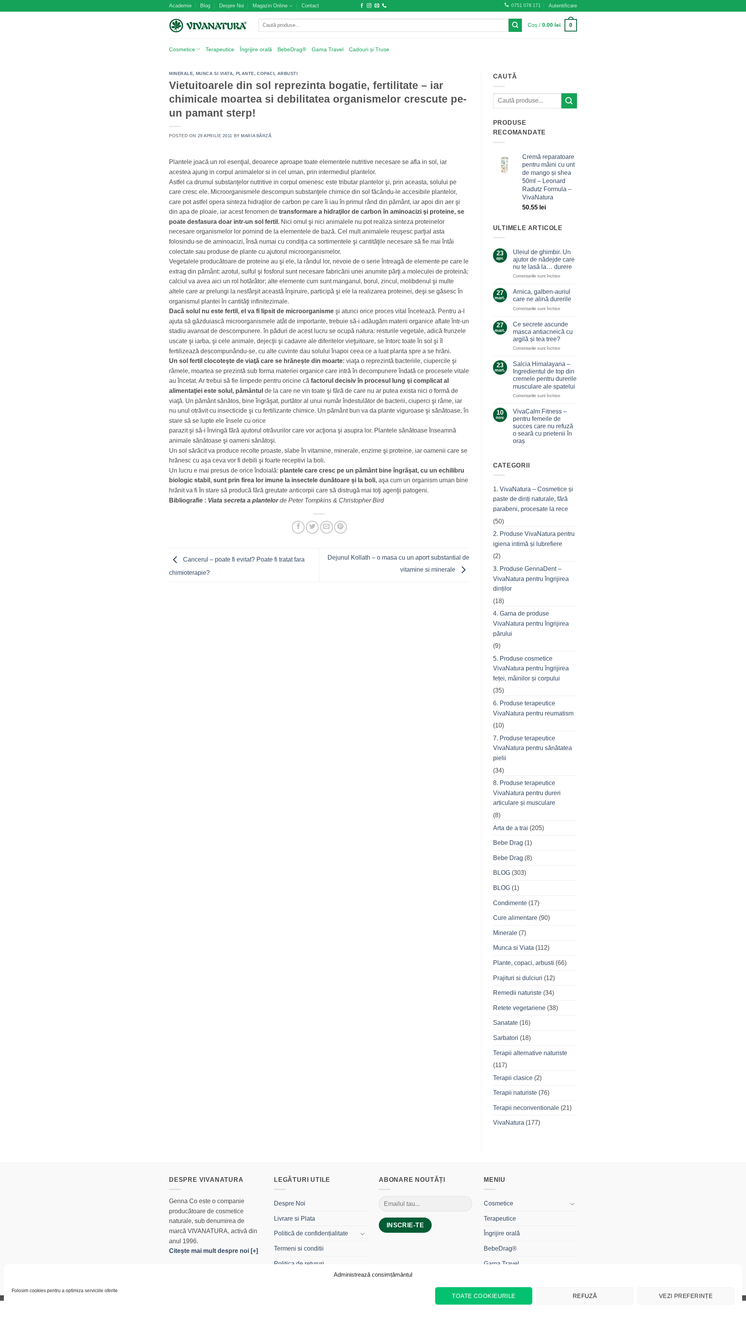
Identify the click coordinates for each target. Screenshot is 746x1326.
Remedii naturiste (517, 992)
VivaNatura (508, 1122)
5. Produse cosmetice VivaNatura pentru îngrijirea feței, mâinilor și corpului (531, 668)
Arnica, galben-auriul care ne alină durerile (542, 295)
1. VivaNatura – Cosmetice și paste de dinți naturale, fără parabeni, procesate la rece (533, 499)
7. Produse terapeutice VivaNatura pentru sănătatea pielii (532, 748)
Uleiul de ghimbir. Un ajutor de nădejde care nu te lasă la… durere (544, 259)
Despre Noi (231, 6)
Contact (310, 6)
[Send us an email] (377, 6)
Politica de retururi (299, 1263)
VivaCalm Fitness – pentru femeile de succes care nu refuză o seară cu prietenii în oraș (543, 426)
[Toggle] (362, 1233)
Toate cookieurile (484, 1296)
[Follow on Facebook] (361, 6)
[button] (563, 6)
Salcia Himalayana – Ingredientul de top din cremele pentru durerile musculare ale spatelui (545, 375)
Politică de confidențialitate (311, 1233)
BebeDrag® (291, 49)
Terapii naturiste (515, 1092)
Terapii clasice (513, 1078)
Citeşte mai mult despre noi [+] (213, 1250)
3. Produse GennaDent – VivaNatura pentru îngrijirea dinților (531, 578)
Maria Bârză (256, 135)
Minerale (181, 73)
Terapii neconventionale (526, 1107)
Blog (205, 6)
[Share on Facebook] (298, 527)
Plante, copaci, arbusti (267, 73)
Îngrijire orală (256, 49)
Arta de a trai (510, 828)
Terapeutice (220, 49)
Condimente (510, 903)
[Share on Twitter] (312, 527)
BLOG (501, 872)
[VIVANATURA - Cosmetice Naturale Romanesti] (208, 25)
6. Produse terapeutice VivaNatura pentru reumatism (533, 708)
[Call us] (384, 6)
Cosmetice (182, 49)
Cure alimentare (515, 917)
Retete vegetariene (519, 1008)
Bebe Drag (508, 842)
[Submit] (515, 25)
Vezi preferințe (686, 1296)
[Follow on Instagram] (369, 6)
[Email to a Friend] (326, 527)
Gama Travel (327, 49)
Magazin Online (270, 6)
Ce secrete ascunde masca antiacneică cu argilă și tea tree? (543, 331)
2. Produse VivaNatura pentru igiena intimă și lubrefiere (534, 538)
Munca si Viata (214, 73)
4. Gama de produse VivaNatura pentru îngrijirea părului (531, 623)
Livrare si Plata (294, 1218)
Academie (180, 6)
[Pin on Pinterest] (340, 527)
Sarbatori (505, 1038)
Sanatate (505, 1022)
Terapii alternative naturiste (530, 1053)
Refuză (585, 1296)
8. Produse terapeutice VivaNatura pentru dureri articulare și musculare (527, 793)
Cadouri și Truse (369, 49)
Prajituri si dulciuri (517, 978)
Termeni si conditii (299, 1248)
